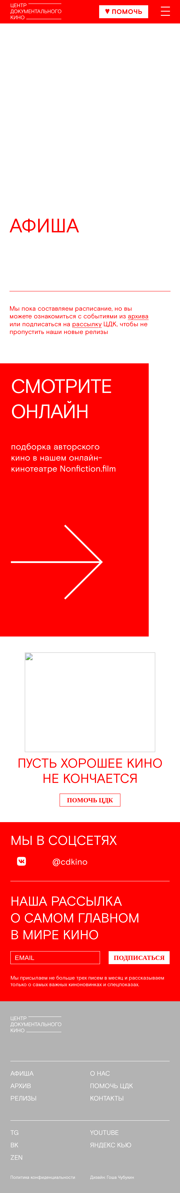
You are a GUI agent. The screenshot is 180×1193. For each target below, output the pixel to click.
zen (16, 1158)
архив (20, 1086)
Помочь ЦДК (90, 800)
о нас (100, 1074)
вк (14, 1145)
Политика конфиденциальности (42, 1177)
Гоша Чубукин (120, 1177)
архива (138, 316)
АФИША (22, 1074)
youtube (104, 1133)
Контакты (107, 1099)
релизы (23, 1099)
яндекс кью (110, 1145)
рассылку (87, 324)
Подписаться (139, 957)
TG (14, 1133)
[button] (170, 501)
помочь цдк (111, 1086)
